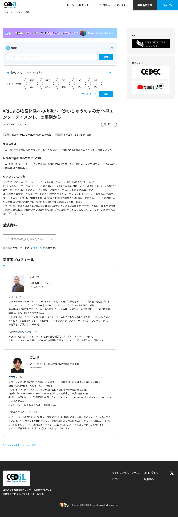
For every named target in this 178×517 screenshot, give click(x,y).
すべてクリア (89, 94)
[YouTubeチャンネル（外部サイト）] (151, 87)
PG (96, 86)
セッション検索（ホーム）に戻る (20, 445)
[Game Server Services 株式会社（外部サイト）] (60, 33)
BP (96, 80)
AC (31, 86)
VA (63, 80)
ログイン (167, 5)
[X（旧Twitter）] (171, 473)
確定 (106, 57)
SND (47, 86)
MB (64, 86)
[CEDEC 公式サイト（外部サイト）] (151, 72)
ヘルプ (109, 48)
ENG (31, 80)
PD (80, 86)
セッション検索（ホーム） (81, 5)
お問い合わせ (121, 5)
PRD (47, 80)
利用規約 (105, 5)
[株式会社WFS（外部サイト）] (151, 43)
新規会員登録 (144, 5)
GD (80, 80)
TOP (6, 12)
